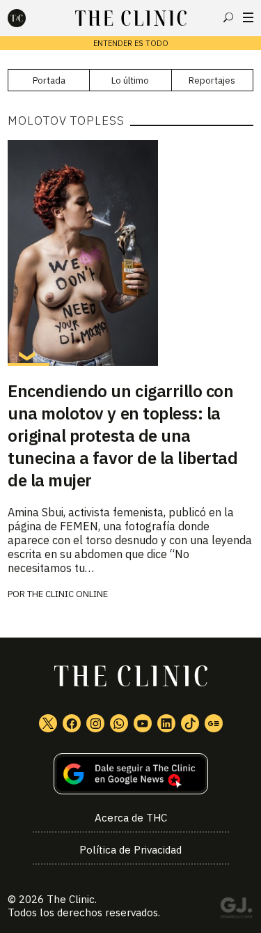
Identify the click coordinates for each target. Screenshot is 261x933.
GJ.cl (236, 910)
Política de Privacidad (130, 849)
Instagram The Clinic (95, 723)
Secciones (248, 17)
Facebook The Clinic (72, 723)
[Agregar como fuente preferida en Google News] (130, 773)
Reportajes (212, 80)
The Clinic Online (67, 594)
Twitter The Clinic (48, 723)
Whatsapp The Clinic (119, 723)
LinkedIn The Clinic (166, 723)
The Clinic (71, 899)
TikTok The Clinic (190, 723)
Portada (49, 80)
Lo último (130, 80)
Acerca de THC (131, 817)
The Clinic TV (143, 723)
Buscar (228, 17)
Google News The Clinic (214, 723)
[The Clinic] (28, 18)
